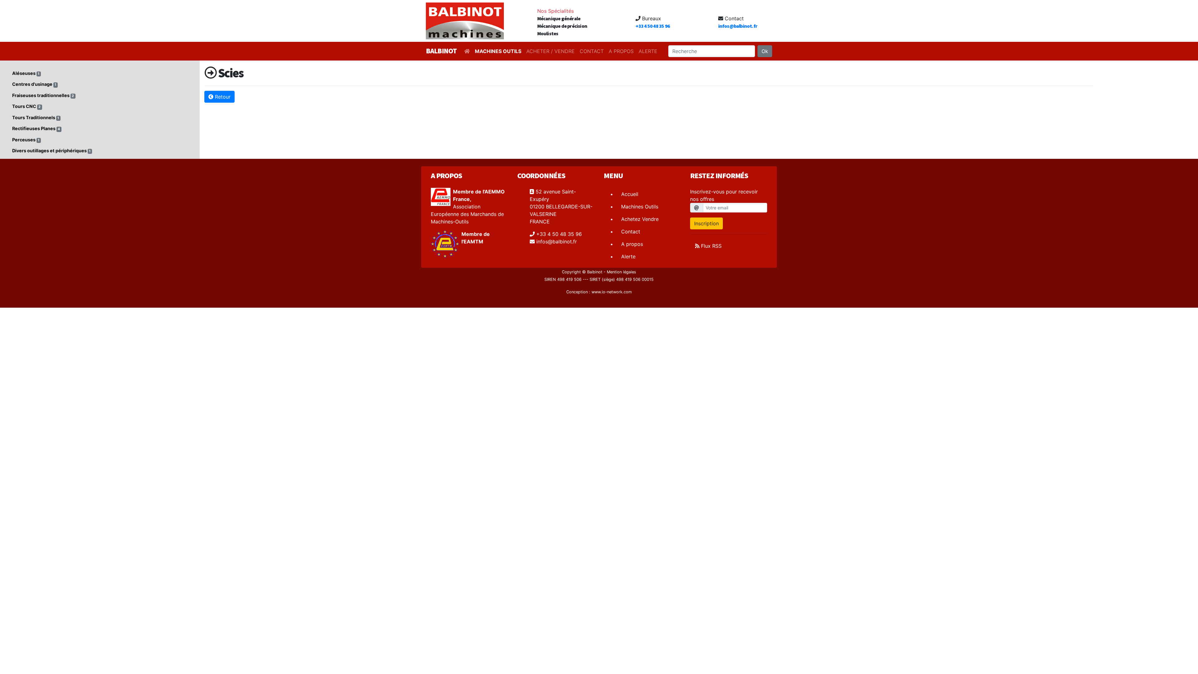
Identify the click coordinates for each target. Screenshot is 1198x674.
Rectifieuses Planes (36, 128)
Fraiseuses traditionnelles (43, 95)
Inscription (706, 223)
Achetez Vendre (640, 219)
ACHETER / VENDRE (550, 51)
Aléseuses (25, 73)
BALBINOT (441, 50)
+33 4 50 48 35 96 (653, 26)
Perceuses (25, 139)
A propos (632, 244)
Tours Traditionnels (35, 117)
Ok (765, 51)
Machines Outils (639, 206)
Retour (222, 97)
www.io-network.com (612, 292)
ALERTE (648, 51)
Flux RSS (710, 246)
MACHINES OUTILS (498, 51)
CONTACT (592, 51)
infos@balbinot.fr (737, 26)
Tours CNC (26, 106)
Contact (630, 231)
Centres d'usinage (34, 84)
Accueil (629, 194)
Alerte (628, 256)
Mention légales (621, 272)
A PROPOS (621, 51)
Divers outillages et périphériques (51, 150)
